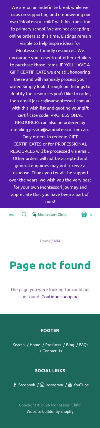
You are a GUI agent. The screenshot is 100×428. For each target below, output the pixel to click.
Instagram (54, 384)
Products (53, 344)
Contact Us (52, 350)
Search (19, 344)
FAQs (83, 344)
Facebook (26, 384)
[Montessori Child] (50, 214)
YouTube (81, 384)
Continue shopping (60, 296)
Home (45, 240)
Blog (70, 344)
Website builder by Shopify (50, 411)
